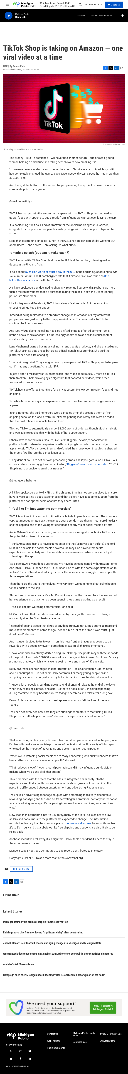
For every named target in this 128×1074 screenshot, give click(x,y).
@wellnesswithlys (20, 201)
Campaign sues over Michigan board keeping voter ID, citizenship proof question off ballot (54, 975)
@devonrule (16, 728)
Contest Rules (80, 1042)
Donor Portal (94, 4)
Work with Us (53, 1041)
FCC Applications (107, 1041)
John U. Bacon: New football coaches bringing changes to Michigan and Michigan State (52, 943)
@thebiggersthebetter (23, 480)
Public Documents (56, 1048)
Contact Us (52, 1034)
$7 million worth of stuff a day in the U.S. (50, 271)
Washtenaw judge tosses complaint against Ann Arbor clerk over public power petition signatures (58, 953)
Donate (115, 4)
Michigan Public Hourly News (84, 1034)
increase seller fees (79, 823)
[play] (8, 15)
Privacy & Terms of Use (110, 1034)
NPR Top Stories (21, 869)
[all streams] (123, 15)
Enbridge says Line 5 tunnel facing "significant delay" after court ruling (43, 932)
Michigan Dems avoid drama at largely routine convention (35, 921)
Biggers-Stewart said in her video (87, 464)
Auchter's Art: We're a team (18, 964)
